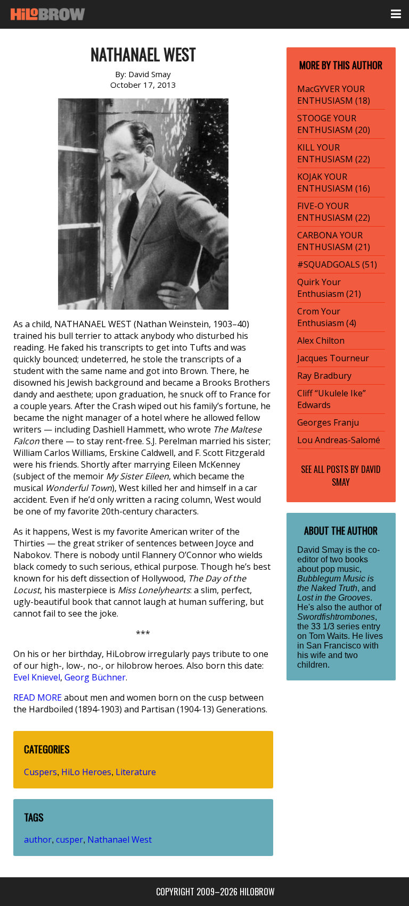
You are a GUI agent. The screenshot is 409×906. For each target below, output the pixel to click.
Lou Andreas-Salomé (338, 440)
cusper (69, 839)
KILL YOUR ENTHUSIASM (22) (333, 153)
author (38, 839)
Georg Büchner (95, 677)
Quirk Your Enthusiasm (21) (329, 288)
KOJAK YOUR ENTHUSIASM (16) (333, 182)
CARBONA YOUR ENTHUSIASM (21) (333, 241)
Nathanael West (119, 839)
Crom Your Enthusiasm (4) (326, 317)
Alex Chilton (321, 340)
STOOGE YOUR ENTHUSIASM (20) (333, 124)
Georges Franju (328, 422)
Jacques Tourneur (333, 358)
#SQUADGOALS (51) (337, 264)
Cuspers (40, 772)
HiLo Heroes (86, 772)
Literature (136, 772)
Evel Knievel (36, 677)
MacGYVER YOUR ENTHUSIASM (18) (333, 94)
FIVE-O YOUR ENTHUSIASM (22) (333, 211)
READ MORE (37, 697)
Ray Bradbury (324, 375)
